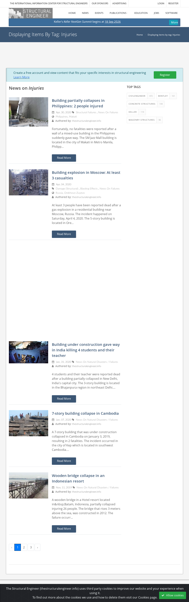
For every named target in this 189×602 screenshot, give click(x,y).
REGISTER (173, 3)
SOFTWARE (171, 13)
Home (140, 34)
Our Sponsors (100, 3)
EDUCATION (141, 13)
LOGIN (161, 3)
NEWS (85, 13)
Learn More (21, 77)
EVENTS (99, 13)
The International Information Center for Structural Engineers (49, 3)
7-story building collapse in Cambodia (85, 413)
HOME (72, 13)
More (174, 22)
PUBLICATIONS (118, 13)
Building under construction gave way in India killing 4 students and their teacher (86, 350)
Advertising (119, 3)
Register (165, 75)
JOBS (156, 13)
